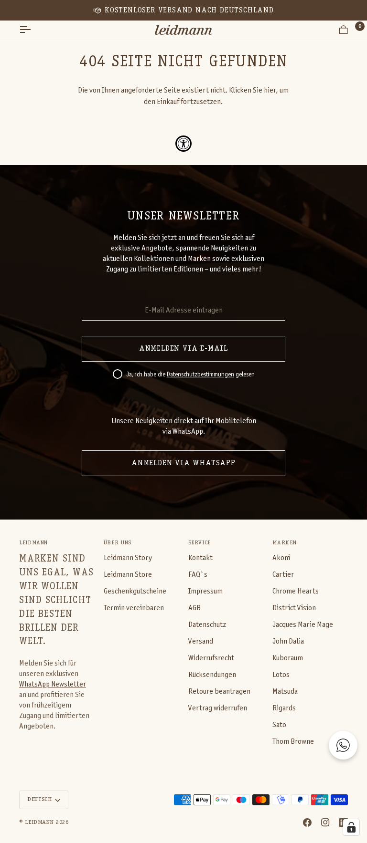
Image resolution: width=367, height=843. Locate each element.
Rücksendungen (212, 674)
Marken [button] (284, 543)
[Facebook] (307, 822)
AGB (194, 608)
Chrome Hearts (295, 591)
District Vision (294, 608)
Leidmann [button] (33, 543)
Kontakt (200, 558)
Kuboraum (287, 658)
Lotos (281, 674)
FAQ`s (197, 574)
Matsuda (285, 691)
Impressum (205, 591)
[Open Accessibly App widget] (183, 143)
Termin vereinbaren (134, 608)
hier (270, 90)
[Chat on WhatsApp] (343, 745)
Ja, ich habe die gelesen (190, 375)
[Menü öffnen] (33, 30)
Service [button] (199, 543)
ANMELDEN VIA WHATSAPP (183, 463)
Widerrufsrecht (211, 658)
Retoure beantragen (219, 691)
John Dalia (288, 641)
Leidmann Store (128, 574)
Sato (279, 725)
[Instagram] (325, 822)
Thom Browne (293, 741)
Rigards (284, 708)
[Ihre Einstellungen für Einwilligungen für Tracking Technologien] (351, 827)
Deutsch (39, 799)
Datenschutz (207, 624)
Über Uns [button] (117, 543)
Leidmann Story (128, 558)
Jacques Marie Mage (302, 624)
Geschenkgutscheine (135, 591)
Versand (200, 641)
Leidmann (39, 822)
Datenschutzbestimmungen (200, 375)
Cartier (283, 574)
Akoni (281, 558)
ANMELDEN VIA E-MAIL (183, 349)
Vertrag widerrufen (217, 708)
